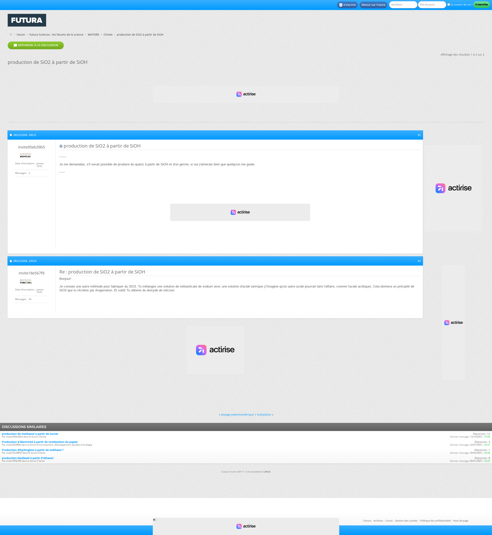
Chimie (108, 34)
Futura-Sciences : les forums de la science (56, 34)
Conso (389, 520)
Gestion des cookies (406, 520)
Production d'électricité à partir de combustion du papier (40, 442)
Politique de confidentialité (435, 520)
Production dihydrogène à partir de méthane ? (33, 450)
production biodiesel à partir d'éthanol (27, 458)
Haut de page (460, 520)
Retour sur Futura (373, 5)
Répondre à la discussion (35, 45)
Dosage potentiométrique (237, 414)
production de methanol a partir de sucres (30, 434)
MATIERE (93, 34)
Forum (21, 34)
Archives (378, 520)
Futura (367, 520)
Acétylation (264, 414)
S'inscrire (347, 5)
